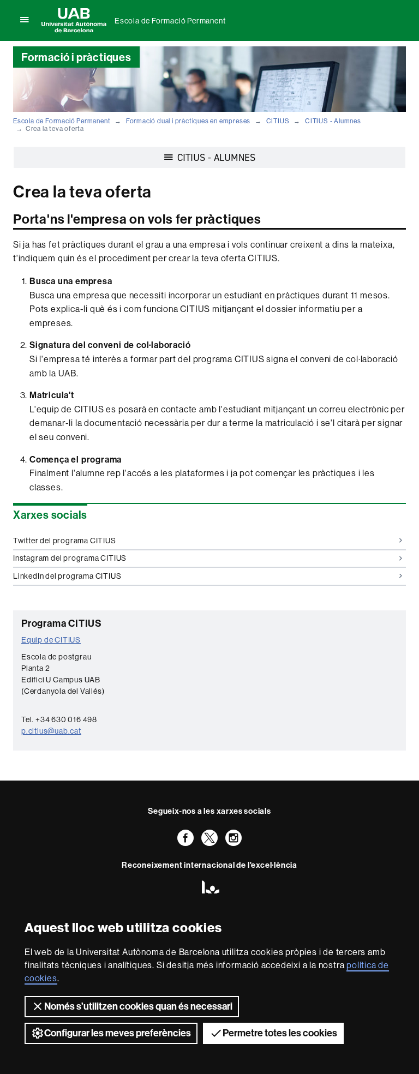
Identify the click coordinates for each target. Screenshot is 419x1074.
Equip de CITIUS (51, 639)
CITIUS (278, 121)
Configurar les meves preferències (117, 1033)
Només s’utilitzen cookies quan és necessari (138, 1006)
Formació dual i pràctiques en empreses (188, 121)
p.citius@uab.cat (51, 731)
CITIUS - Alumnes (333, 121)
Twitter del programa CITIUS (64, 540)
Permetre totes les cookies (280, 1033)
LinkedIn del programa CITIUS (67, 576)
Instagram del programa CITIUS (70, 558)
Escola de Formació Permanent (170, 20)
